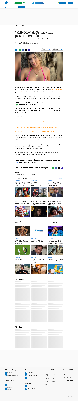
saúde (46, 377)
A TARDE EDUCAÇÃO (67, 377)
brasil (46, 375)
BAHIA (53, 7)
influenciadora (19, 174)
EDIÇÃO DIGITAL (70, 7)
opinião (53, 381)
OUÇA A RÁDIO (19, 2)
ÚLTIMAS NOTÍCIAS (12, 7)
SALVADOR (47, 7)
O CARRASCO (63, 7)
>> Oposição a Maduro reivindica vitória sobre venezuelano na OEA (35, 131)
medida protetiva (32, 174)
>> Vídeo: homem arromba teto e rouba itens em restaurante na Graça (36, 127)
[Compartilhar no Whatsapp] (20, 50)
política (53, 382)
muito (53, 378)
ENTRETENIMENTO (21, 25)
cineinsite (47, 378)
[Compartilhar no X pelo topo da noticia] (26, 50)
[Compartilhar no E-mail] (29, 50)
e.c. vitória (54, 374)
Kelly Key (25, 174)
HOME (16, 25)
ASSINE (70, 2)
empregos (53, 375)
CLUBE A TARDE (62, 2)
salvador (47, 384)
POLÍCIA (57, 7)
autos (46, 372)
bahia (46, 374)
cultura (46, 381)
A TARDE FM (65, 374)
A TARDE (64, 372)
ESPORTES (42, 7)
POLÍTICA (36, 7)
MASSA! (64, 375)
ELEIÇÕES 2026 (29, 7)
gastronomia (54, 377)
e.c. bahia (54, 372)
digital (46, 382)
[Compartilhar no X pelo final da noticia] (59, 168)
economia (47, 385)
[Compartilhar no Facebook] (23, 50)
